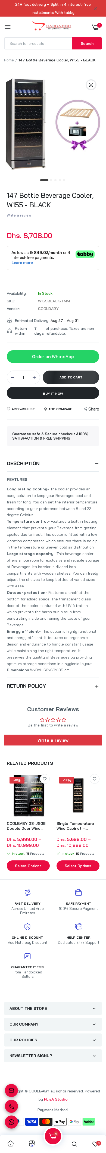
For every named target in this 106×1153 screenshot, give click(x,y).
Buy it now (53, 393)
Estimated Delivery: (32, 320)
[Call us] (11, 1106)
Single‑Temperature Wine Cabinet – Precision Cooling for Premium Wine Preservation (76, 826)
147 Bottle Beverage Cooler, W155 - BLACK (50, 200)
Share (93, 409)
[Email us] (11, 1090)
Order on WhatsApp (53, 356)
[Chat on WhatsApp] (11, 1122)
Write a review (19, 215)
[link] (45, 779)
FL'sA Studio (56, 1099)
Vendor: (13, 308)
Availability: (17, 293)
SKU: (11, 301)
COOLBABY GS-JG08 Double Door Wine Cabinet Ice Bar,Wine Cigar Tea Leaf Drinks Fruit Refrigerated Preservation (27, 826)
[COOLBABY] (51, 27)
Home (9, 60)
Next (95, 823)
